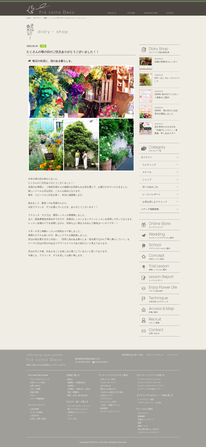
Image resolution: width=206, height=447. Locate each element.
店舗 (45, 18)
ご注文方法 (34, 415)
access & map (150, 12)
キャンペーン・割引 (108, 402)
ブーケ (70, 415)
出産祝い (71, 386)
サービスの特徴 (36, 412)
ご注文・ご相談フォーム (110, 405)
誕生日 (70, 379)
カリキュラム (143, 413)
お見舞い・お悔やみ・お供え (78, 389)
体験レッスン (143, 426)
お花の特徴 (34, 409)
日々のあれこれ (150, 187)
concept (131, 12)
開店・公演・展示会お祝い (78, 395)
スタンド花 (71, 419)
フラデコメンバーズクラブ (148, 432)
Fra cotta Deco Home (38, 375)
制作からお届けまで (108, 389)
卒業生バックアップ (146, 419)
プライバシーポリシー (155, 355)
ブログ (32, 395)
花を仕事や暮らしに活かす (148, 429)
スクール (146, 172)
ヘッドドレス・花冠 (146, 399)
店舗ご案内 (34, 392)
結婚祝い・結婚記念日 (76, 382)
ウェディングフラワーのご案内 (113, 375)
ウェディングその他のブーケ (149, 389)
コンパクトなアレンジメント (78, 406)
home (29, 18)
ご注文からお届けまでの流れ (111, 392)
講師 (139, 423)
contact (169, 12)
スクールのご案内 (144, 409)
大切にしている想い (38, 382)
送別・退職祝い (73, 392)
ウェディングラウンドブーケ (149, 379)
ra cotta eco (57, 12)
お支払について (106, 395)
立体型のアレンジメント (77, 412)
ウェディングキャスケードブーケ (151, 386)
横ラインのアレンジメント (78, 409)
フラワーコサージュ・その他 (149, 403)
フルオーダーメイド (108, 382)
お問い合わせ (35, 386)
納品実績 (103, 408)
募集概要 (141, 416)
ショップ (146, 179)
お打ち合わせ (105, 386)
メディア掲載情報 (150, 209)
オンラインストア (36, 405)
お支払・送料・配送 (38, 419)
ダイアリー (37, 18)
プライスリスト (106, 399)
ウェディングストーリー (110, 411)
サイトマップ (172, 355)
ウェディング (149, 164)
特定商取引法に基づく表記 (132, 355)
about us (112, 12)
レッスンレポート (151, 194)
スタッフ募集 (35, 389)
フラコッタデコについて (39, 379)
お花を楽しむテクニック (154, 201)
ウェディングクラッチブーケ (149, 382)
